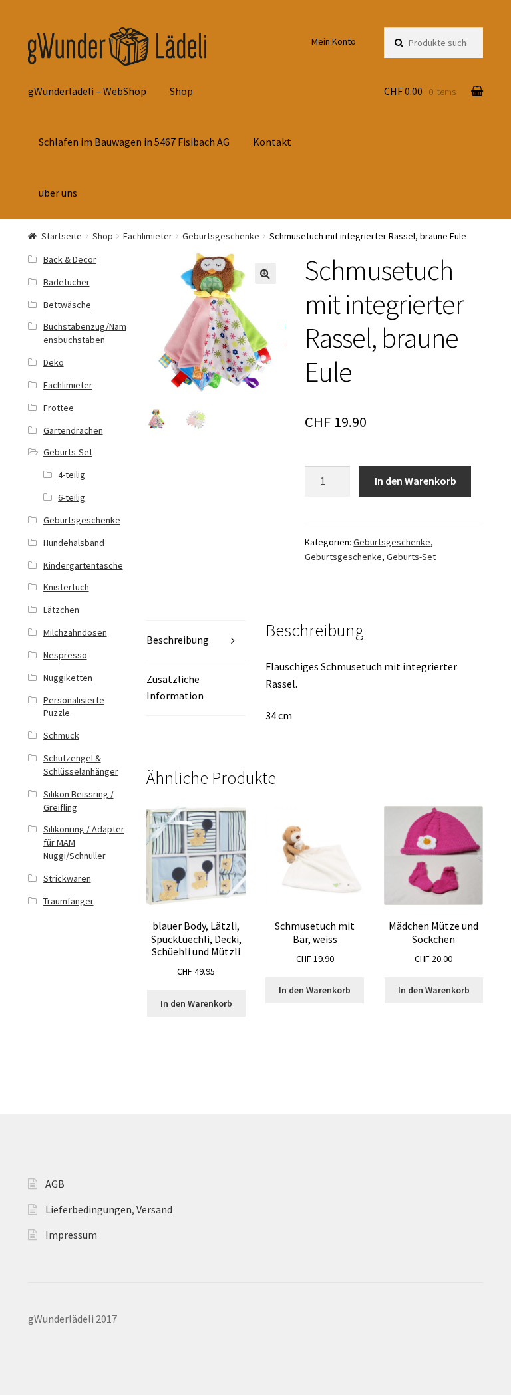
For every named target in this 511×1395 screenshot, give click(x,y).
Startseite (61, 236)
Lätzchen (61, 610)
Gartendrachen (73, 430)
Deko (53, 362)
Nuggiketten (67, 678)
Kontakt (272, 141)
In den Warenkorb (415, 480)
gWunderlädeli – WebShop (87, 91)
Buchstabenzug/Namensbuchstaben (84, 333)
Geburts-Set (411, 557)
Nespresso (65, 655)
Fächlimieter (147, 236)
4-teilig (71, 475)
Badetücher (66, 282)
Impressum (71, 1234)
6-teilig (71, 497)
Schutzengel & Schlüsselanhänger (80, 764)
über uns (58, 192)
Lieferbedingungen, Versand (108, 1209)
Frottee (58, 408)
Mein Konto (333, 41)
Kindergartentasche (83, 565)
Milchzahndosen (75, 632)
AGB (55, 1183)
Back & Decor (69, 259)
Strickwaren (67, 878)
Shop (181, 91)
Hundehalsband (73, 543)
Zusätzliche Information (175, 687)
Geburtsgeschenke (220, 236)
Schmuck (61, 735)
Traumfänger (68, 901)
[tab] (196, 640)
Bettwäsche (67, 305)
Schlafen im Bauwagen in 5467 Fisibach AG (134, 141)
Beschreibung (177, 639)
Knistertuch (66, 587)
